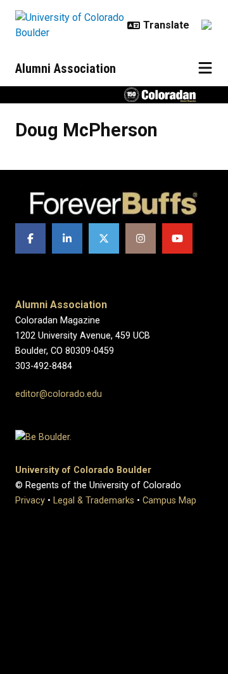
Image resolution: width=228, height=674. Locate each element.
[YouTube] (177, 238)
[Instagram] (140, 238)
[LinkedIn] (67, 238)
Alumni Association (65, 68)
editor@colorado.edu (58, 394)
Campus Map (169, 500)
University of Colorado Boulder (83, 470)
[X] (104, 238)
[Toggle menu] (205, 68)
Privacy (30, 500)
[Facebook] (30, 238)
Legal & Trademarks (93, 500)
